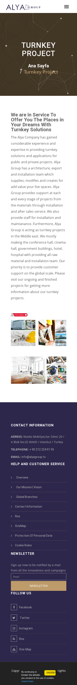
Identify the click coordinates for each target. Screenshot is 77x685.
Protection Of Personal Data (33, 535)
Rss (17, 516)
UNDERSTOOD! (51, 673)
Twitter (24, 617)
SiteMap (20, 526)
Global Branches (26, 497)
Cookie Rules (27, 681)
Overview (21, 477)
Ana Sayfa (38, 65)
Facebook (25, 607)
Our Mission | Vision (28, 487)
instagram (26, 628)
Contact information (28, 506)
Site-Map (25, 649)
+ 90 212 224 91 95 (41, 449)
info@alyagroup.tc (34, 457)
